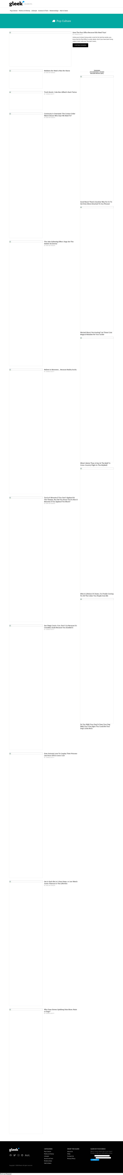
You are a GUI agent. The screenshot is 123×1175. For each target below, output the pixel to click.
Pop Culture (13, 11)
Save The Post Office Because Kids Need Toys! (89, 32)
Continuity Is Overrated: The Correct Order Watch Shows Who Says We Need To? (59, 115)
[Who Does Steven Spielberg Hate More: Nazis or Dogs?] (26, 1071)
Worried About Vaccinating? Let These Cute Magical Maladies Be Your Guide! (96, 333)
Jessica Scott (78, 34)
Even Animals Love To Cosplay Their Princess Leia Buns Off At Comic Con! (60, 755)
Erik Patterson (50, 72)
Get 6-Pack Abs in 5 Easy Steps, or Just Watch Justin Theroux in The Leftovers (60, 883)
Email (92, 1156)
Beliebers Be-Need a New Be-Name (57, 71)
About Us (70, 1151)
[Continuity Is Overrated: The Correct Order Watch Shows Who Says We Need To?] (26, 175)
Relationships (54, 11)
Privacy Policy (71, 1158)
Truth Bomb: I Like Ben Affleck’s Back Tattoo (60, 92)
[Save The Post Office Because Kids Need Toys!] (40, 49)
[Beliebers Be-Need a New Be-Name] (26, 79)
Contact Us (70, 1156)
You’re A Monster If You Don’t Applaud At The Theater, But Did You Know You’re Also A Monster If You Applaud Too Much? (61, 500)
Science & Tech (43, 11)
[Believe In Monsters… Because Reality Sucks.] (26, 431)
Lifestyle (34, 11)
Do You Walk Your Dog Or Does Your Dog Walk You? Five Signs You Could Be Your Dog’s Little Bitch (95, 726)
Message (93, 1158)
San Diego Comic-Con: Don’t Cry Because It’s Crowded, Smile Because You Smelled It (60, 627)
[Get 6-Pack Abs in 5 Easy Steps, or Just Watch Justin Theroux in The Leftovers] (26, 943)
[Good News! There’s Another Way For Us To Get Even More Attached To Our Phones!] (97, 138)
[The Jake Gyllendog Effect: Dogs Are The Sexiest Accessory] (26, 303)
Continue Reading (80, 45)
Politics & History (24, 11)
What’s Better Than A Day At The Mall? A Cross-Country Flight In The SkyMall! (95, 464)
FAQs (68, 1154)
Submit (95, 1159)
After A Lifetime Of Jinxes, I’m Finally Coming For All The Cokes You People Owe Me (96, 595)
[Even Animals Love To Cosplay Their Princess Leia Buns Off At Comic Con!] (26, 815)
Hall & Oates (64, 11)
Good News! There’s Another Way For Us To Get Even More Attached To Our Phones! (96, 203)
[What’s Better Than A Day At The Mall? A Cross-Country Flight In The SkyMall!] (97, 399)
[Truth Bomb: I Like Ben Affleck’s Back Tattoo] (26, 100)
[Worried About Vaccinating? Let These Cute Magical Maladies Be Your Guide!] (97, 269)
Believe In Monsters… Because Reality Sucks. (60, 370)
